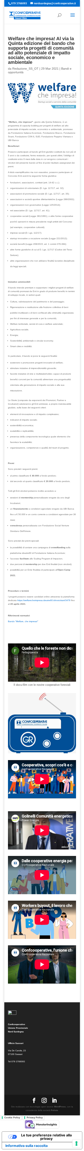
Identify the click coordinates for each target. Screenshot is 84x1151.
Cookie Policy (12, 1117)
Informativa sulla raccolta (26, 1145)
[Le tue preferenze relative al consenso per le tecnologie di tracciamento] (76, 1143)
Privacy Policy (35, 1117)
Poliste (54, 1110)
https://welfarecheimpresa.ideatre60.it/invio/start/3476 (43, 600)
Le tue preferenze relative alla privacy (46, 1137)
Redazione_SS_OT (25, 68)
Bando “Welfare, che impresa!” (23, 621)
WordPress (60, 1106)
